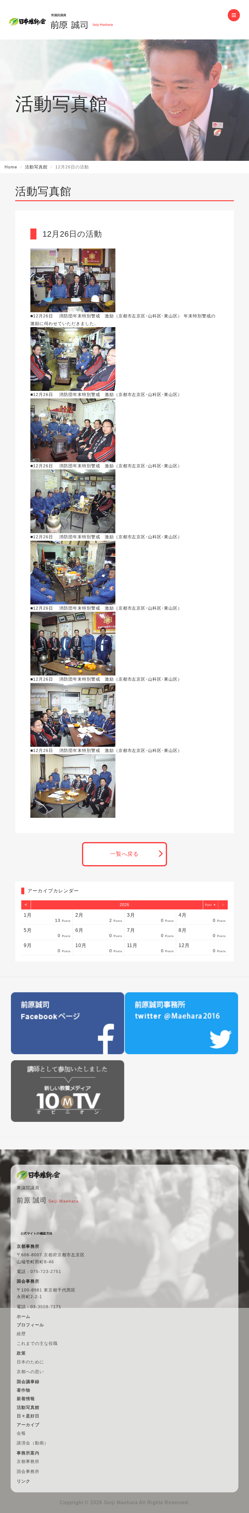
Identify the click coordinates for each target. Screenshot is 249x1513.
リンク (23, 1481)
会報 (21, 1433)
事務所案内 (28, 1452)
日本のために (30, 1361)
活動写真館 (36, 166)
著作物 (23, 1390)
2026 (124, 904)
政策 (21, 1353)
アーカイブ (28, 1424)
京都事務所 (28, 1461)
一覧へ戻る (124, 854)
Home (11, 166)
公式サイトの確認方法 (37, 1233)
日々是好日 (28, 1415)
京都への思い (30, 1371)
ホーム (23, 1316)
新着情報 (26, 1398)
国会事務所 (28, 1471)
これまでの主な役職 (37, 1343)
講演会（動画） (33, 1442)
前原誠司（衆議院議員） (81, 20)
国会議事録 (28, 1381)
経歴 (21, 1333)
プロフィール (30, 1324)
